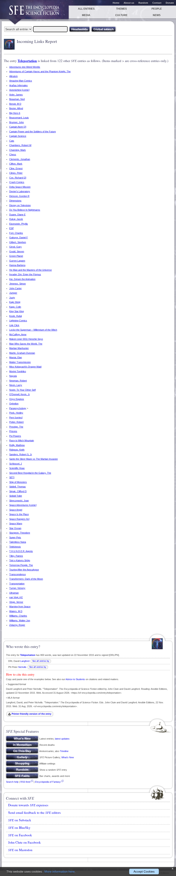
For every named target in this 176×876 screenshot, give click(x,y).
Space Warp (15, 523)
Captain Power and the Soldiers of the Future (32, 131)
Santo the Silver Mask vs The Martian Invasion (33, 459)
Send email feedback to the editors (34, 812)
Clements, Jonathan (19, 159)
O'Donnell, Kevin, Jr (19, 394)
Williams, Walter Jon (19, 620)
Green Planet (16, 256)
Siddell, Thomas (17, 486)
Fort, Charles (16, 233)
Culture (121, 15)
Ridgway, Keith (16, 449)
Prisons (13, 431)
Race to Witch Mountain (21, 440)
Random (143, 3)
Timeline (64, 751)
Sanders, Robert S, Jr (20, 454)
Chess (12, 154)
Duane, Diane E (17, 214)
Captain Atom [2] (17, 127)
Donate (170, 3)
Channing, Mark (17, 150)
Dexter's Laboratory (19, 191)
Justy (12, 297)
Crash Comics (16, 182)
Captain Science (17, 136)
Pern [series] (16, 417)
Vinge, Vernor (16, 602)
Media (86, 15)
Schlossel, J (15, 463)
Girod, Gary (15, 246)
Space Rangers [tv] (19, 519)
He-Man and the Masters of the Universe (30, 270)
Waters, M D (15, 611)
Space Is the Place (19, 514)
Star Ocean (15, 528)
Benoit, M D (15, 104)
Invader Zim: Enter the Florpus (25, 274)
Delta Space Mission (19, 187)
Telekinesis (15, 546)
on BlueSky (19, 827)
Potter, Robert (16, 422)
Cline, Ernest (16, 168)
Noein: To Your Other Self (22, 390)
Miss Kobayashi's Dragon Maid (25, 366)
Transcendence (17, 574)
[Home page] (34, 12)
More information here (59, 871)
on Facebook (20, 835)
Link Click (14, 325)
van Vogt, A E (16, 597)
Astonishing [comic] (19, 90)
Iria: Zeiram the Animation (22, 279)
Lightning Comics (18, 320)
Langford (24, 661)
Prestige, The (16, 426)
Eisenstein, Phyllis (18, 223)
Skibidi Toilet (15, 496)
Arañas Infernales (18, 85)
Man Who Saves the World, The (25, 343)
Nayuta (13, 376)
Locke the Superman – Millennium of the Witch (33, 329)
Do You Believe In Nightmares (24, 210)
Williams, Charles (18, 615)
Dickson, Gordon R (19, 196)
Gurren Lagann (17, 260)
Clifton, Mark (15, 163)
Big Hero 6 (14, 113)
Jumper (13, 293)
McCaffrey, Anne (17, 334)
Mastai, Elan (15, 357)
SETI (11, 477)
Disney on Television (20, 205)
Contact (156, 3)
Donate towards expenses (28, 805)
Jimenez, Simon (17, 283)
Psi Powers (15, 436)
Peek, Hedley (16, 413)
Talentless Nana (17, 542)
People (157, 8)
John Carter (15, 288)
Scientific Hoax (17, 468)
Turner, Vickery (17, 588)
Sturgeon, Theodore (19, 532)
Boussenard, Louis (19, 117)
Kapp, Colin (15, 307)
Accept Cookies (144, 871)
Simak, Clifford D (18, 491)
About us (129, 3)
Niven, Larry (15, 385)
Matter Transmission (20, 362)
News (157, 15)
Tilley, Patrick (16, 556)
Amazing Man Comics (20, 80)
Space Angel (15, 509)
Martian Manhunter (19, 348)
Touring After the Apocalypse (24, 569)
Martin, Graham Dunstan (22, 353)
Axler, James (16, 94)
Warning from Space (19, 606)
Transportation (16, 583)
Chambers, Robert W (20, 145)
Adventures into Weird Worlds (24, 67)
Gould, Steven (16, 251)
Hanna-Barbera (17, 265)
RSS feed (25, 782)
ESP (11, 228)
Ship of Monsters (18, 482)
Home (116, 3)
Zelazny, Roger (17, 625)
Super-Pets (15, 537)
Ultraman (14, 593)
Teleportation (27, 60)
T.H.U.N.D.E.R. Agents (21, 551)
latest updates (62, 738)
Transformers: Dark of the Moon (26, 579)
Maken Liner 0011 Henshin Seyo (26, 339)
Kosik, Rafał (15, 316)
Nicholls (22, 667)
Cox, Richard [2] (17, 177)
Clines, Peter (16, 173)
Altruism (13, 76)
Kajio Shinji (14, 302)
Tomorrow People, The (21, 565)
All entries (86, 8)
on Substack (19, 820)
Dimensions (15, 200)
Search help (12, 782)
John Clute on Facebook (24, 842)
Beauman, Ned (17, 99)
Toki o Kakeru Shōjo (19, 560)
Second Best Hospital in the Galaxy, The (30, 473)
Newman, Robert (18, 380)
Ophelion (13, 403)
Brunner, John (16, 122)
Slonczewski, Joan (19, 500)
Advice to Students (75, 679)
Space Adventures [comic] (22, 505)
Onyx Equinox (16, 399)
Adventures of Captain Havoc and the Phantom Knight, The (40, 71)
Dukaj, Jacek (16, 219)
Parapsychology (17, 408)
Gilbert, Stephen (17, 242)
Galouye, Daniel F (18, 237)
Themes (121, 8)
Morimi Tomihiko (17, 371)
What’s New (67, 757)
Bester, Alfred (16, 108)
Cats (11, 140)
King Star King (16, 311)
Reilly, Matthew (17, 445)
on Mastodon (20, 850)
